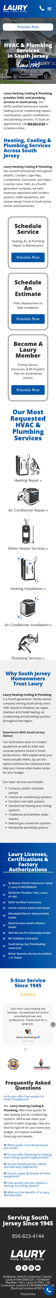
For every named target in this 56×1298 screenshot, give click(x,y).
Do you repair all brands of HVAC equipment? (27, 1174)
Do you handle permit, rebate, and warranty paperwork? (25, 1165)
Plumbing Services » (28, 658)
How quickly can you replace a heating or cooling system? (25, 1184)
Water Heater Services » (28, 548)
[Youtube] (38, 1268)
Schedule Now (28, 27)
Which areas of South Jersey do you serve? (26, 1146)
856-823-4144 (28, 1236)
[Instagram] (18, 1268)
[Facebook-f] (25, 1268)
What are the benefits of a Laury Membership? (26, 1193)
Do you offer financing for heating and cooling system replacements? (28, 1156)
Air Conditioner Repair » (28, 510)
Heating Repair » (28, 480)
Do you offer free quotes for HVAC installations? (24, 1097)
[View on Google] (28, 1031)
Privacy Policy (28, 1293)
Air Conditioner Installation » (28, 624)
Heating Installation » (28, 588)
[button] (49, 8)
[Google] (31, 1268)
